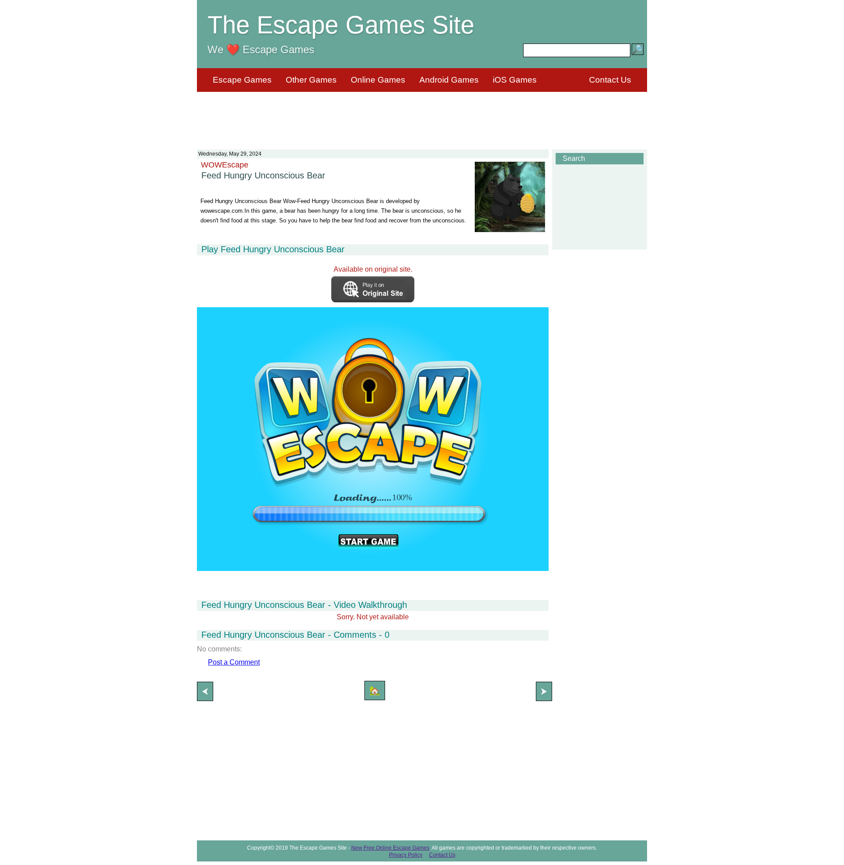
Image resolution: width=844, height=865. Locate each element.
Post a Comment (234, 662)
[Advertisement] (422, 115)
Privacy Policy (405, 855)
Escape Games (242, 79)
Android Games (449, 79)
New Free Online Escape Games (390, 848)
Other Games (311, 79)
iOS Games (515, 79)
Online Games (378, 79)
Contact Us (610, 79)
